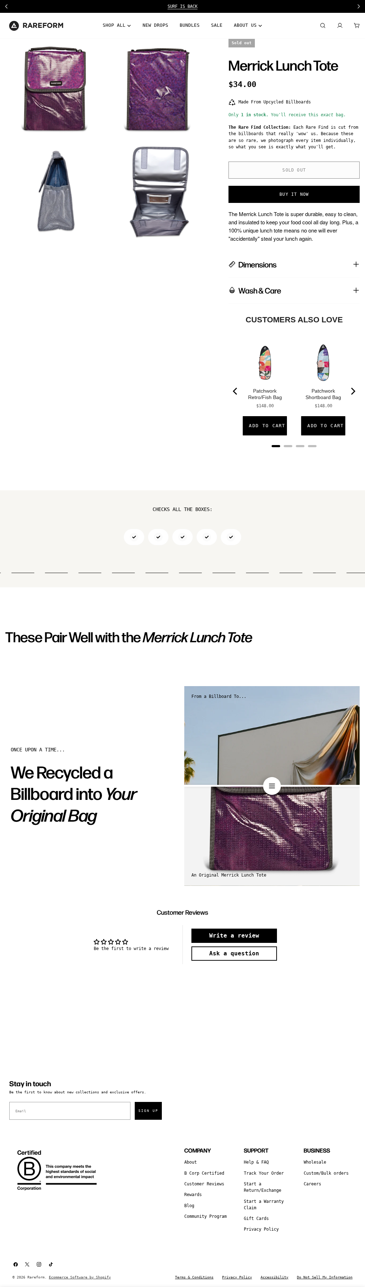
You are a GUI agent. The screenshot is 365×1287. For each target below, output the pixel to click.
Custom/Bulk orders (326, 1173)
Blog (189, 1205)
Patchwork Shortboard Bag (323, 394)
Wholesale (315, 1162)
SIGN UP (148, 1110)
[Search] (322, 26)
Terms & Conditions (194, 1277)
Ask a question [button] (234, 953)
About (190, 1162)
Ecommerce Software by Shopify (80, 1277)
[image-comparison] (272, 786)
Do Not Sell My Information (325, 1277)
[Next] (352, 391)
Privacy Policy (261, 1229)
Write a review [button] (234, 935)
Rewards (193, 1194)
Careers (312, 1183)
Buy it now (294, 194)
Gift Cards (256, 1218)
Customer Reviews (204, 1183)
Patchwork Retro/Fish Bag (265, 394)
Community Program (205, 1216)
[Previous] (235, 391)
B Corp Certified (204, 1173)
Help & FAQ (256, 1162)
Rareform (36, 1277)
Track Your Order (264, 1173)
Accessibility (274, 1277)
